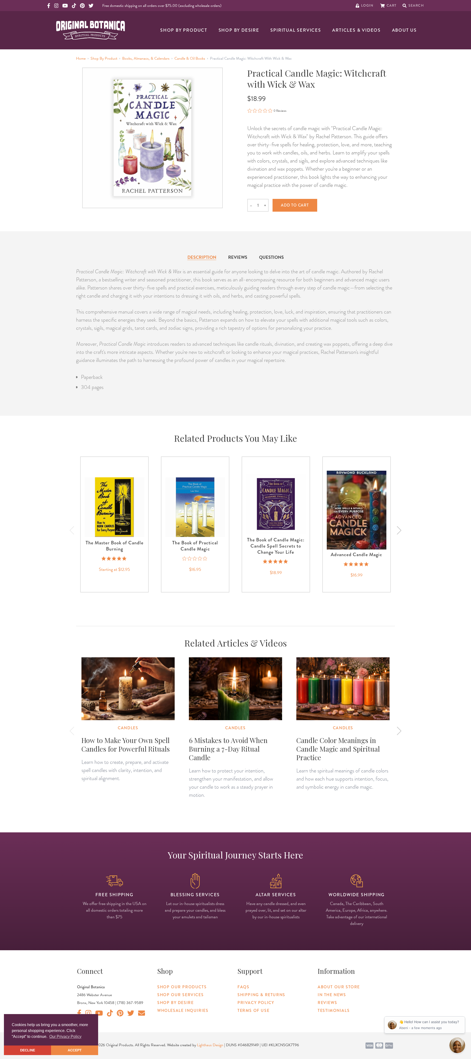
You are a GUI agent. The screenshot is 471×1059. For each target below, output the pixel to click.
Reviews (237, 257)
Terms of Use (253, 1010)
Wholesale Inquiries (182, 1010)
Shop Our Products (182, 987)
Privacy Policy (255, 1002)
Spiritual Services (295, 30)
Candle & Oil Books (189, 58)
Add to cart (295, 205)
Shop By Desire (239, 30)
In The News (332, 995)
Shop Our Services (180, 995)
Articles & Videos (356, 30)
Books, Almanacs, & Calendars (146, 58)
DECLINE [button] (27, 1050)
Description (201, 257)
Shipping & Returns (261, 995)
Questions (271, 257)
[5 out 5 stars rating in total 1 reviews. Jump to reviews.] (276, 561)
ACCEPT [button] (75, 1050)
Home (81, 58)
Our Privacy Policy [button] (65, 1036)
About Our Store (339, 987)
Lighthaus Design (210, 1045)
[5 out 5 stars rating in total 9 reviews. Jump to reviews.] (114, 558)
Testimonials (334, 1010)
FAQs (243, 987)
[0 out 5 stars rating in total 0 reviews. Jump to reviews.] (195, 558)
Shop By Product (183, 30)
